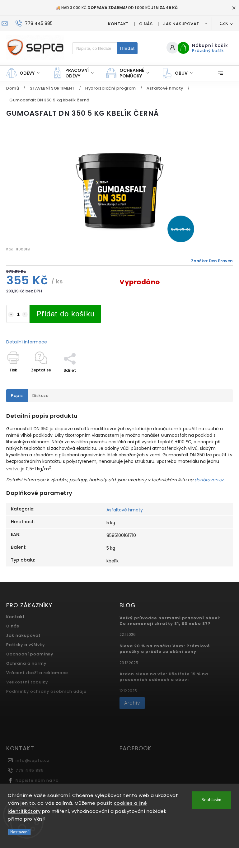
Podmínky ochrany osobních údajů (46, 691)
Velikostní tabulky (27, 682)
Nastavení (19, 832)
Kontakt (118, 24)
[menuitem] (26, 73)
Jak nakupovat (181, 24)
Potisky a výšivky (25, 644)
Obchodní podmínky (29, 654)
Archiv (132, 703)
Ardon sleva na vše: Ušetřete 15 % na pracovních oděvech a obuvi (164, 676)
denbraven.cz (208, 480)
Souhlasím (211, 800)
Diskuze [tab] (40, 395)
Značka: (212, 260)
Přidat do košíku (65, 314)
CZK (224, 23)
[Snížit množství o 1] (11, 314)
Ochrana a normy (26, 663)
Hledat (127, 48)
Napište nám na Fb (37, 780)
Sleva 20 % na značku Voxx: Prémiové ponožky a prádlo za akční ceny (165, 648)
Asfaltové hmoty (124, 510)
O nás (146, 24)
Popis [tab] (17, 395)
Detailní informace (26, 342)
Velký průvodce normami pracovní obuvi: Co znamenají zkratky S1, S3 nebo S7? (170, 620)
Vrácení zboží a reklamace (37, 672)
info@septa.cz (32, 760)
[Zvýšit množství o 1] (25, 314)
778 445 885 (30, 770)
